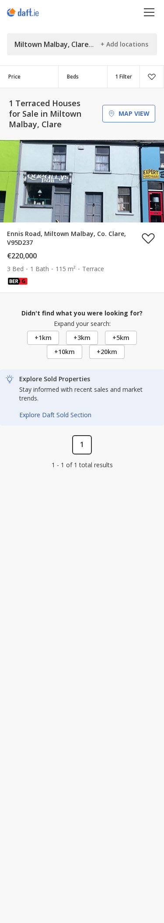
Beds (73, 76)
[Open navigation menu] (149, 12)
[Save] (152, 76)
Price (14, 76)
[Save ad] (148, 238)
